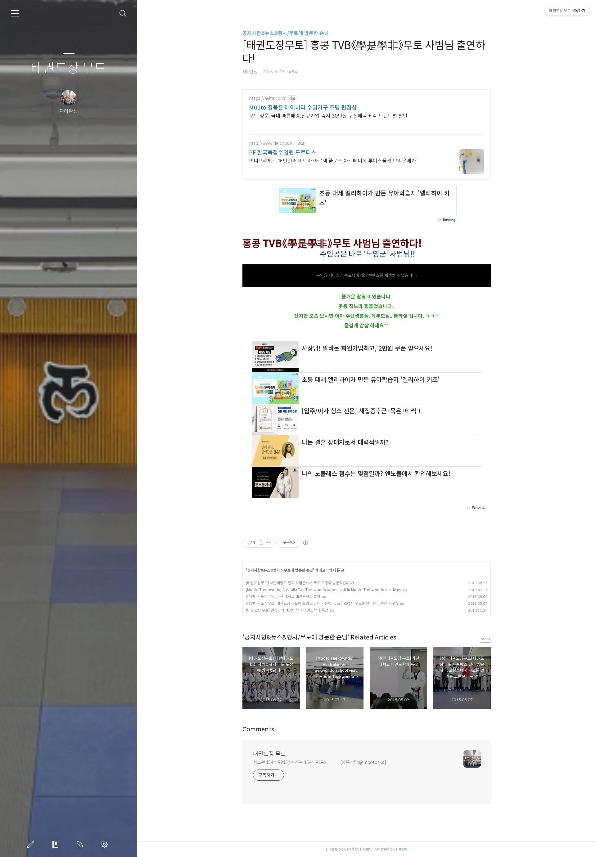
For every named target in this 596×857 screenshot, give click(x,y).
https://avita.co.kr (267, 98)
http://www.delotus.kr (271, 143)
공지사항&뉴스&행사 (263, 570)
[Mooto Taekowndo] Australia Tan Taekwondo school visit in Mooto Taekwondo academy (323, 589)
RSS (81, 844)
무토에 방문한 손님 (298, 570)
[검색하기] (123, 13)
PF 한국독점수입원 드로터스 (282, 152)
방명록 (56, 844)
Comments (258, 729)
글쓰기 (32, 844)
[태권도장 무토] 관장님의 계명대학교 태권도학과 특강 (287, 610)
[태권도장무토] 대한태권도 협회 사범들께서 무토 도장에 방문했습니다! (300, 583)
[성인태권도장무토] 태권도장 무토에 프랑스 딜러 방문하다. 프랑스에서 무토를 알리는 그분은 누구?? (322, 603)
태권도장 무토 (68, 68)
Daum (365, 849)
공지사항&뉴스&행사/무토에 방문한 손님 (285, 33)
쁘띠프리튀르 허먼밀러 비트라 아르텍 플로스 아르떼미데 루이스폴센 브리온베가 (332, 161)
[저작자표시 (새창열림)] (305, 542)
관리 (105, 844)
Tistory (401, 849)
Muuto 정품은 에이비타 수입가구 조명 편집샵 (303, 107)
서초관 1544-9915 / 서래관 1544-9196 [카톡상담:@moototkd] (319, 762)
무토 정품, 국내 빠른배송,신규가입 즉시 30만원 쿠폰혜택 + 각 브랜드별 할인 (328, 116)
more (486, 639)
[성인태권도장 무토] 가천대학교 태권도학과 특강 (283, 596)
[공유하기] (261, 542)
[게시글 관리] (269, 542)
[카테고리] (15, 13)
